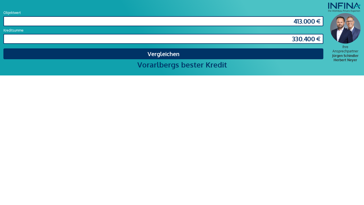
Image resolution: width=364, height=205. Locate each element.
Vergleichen (163, 54)
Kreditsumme (13, 30)
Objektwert (12, 13)
